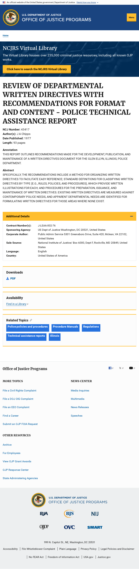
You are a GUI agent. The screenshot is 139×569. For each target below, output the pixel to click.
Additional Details (18, 216)
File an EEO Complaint (16, 407)
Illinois (54, 335)
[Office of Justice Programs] (11, 17)
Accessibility (10, 548)
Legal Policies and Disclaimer (117, 548)
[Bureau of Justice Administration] (44, 516)
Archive (7, 444)
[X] (122, 370)
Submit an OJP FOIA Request (20, 424)
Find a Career (10, 415)
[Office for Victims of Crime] (69, 529)
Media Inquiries (80, 390)
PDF (13, 278)
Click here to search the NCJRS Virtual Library (37, 69)
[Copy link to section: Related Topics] (30, 320)
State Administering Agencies (20, 478)
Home (5, 35)
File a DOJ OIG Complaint (18, 398)
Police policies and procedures (28, 326)
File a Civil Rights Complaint (19, 390)
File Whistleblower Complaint (38, 548)
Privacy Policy (88, 548)
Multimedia (77, 398)
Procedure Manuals (65, 326)
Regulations (91, 326)
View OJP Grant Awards (17, 461)
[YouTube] (132, 370)
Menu (131, 17)
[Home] (56, 17)
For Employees (11, 453)
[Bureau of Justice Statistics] (69, 518)
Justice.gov (104, 557)
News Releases (80, 407)
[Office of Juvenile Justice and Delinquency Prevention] (44, 530)
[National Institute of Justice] (95, 516)
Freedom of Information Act (63, 557)
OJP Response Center (15, 469)
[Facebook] (112, 370)
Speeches (76, 415)
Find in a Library (16, 304)
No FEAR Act (36, 557)
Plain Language (67, 548)
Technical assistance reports (26, 335)
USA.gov (88, 557)
